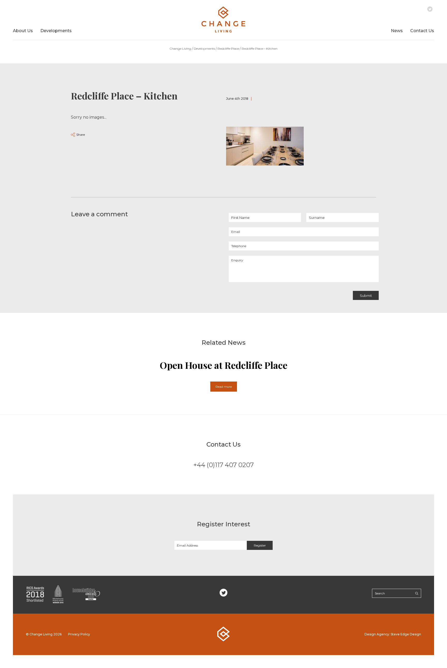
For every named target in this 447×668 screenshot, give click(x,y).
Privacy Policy (79, 634)
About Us (23, 30)
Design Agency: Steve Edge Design (392, 634)
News (397, 30)
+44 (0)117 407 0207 (223, 465)
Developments (56, 30)
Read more (223, 387)
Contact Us (422, 30)
